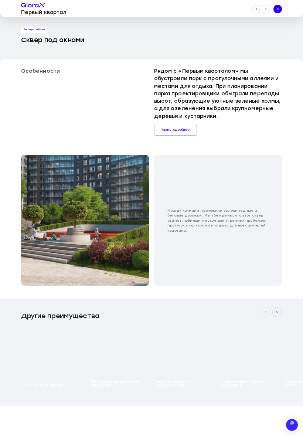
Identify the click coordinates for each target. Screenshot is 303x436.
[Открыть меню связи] (292, 425)
